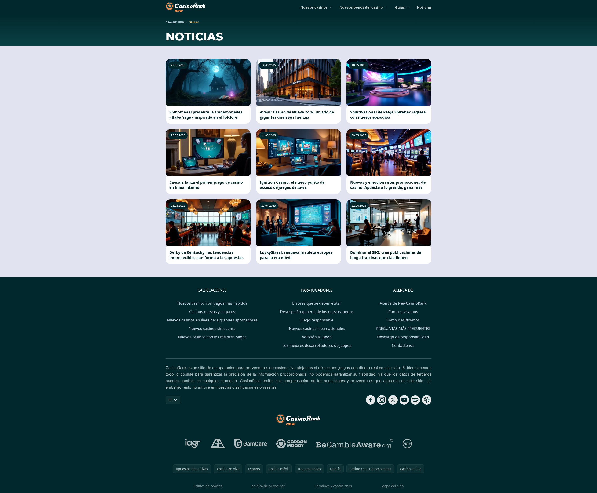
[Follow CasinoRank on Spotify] (415, 400)
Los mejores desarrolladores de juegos (316, 345)
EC (171, 400)
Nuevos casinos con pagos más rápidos (212, 303)
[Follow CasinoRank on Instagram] (381, 400)
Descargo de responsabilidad (403, 337)
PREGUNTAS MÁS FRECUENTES (403, 328)
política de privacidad (268, 486)
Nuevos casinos (313, 7)
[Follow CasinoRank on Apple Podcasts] (426, 400)
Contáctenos (403, 345)
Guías (400, 7)
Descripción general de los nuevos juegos (317, 311)
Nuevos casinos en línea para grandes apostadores (212, 320)
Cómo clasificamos (403, 320)
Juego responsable (316, 320)
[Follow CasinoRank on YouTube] (404, 400)
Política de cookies (207, 486)
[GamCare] (250, 443)
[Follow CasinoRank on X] (393, 400)
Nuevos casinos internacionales (317, 328)
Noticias (424, 7)
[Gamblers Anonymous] (217, 443)
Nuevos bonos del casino (361, 7)
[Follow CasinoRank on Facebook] (370, 400)
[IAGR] (193, 443)
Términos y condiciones (333, 486)
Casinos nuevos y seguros (212, 311)
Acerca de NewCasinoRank (403, 303)
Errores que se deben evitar (316, 303)
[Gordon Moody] (291, 443)
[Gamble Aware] (354, 443)
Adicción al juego (317, 337)
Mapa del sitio (392, 486)
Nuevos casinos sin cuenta (212, 328)
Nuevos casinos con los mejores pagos (212, 337)
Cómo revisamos (403, 311)
